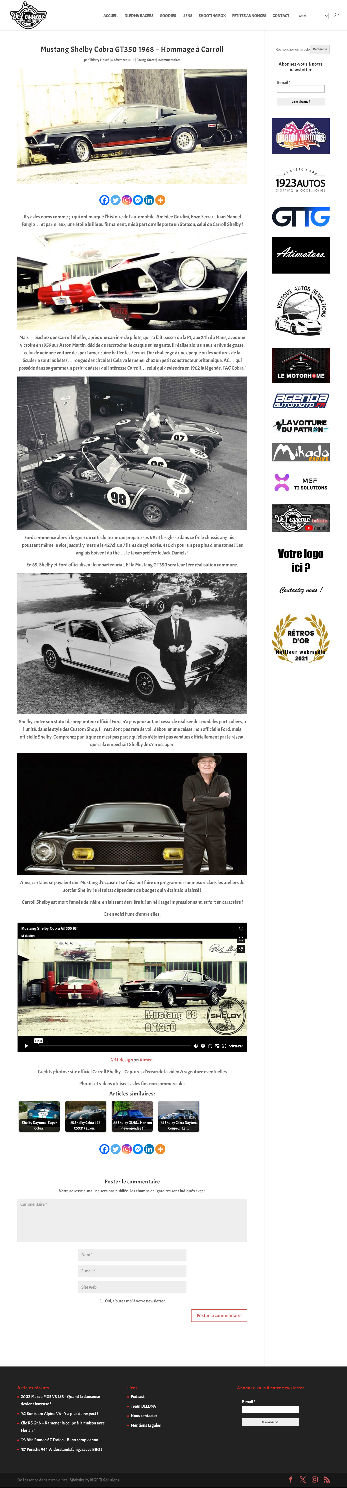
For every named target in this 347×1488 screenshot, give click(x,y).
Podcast (138, 1396)
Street (151, 60)
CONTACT (281, 16)
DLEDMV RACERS (138, 16)
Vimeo (146, 1060)
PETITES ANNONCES (249, 16)
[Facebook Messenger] (138, 200)
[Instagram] (127, 200)
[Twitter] (116, 200)
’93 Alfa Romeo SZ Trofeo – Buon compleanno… (61, 1439)
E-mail (283, 82)
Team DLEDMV (143, 1406)
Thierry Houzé (99, 60)
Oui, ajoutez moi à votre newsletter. (135, 1301)
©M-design (122, 1060)
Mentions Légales (146, 1425)
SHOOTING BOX (212, 16)
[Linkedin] (149, 200)
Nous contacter (144, 1415)
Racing (141, 60)
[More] (160, 200)
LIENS (187, 16)
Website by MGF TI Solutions (94, 1480)
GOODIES (168, 16)
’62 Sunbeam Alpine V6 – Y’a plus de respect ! (59, 1413)
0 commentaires (169, 60)
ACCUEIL (110, 16)
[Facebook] (104, 200)
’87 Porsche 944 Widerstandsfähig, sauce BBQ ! (61, 1449)
